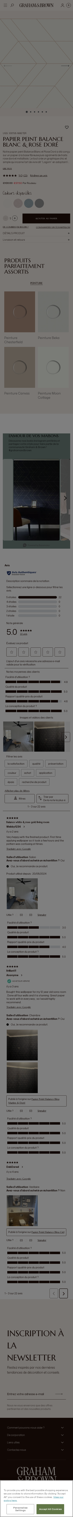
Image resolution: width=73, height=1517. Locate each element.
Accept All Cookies (50, 1509)
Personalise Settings (20, 1509)
